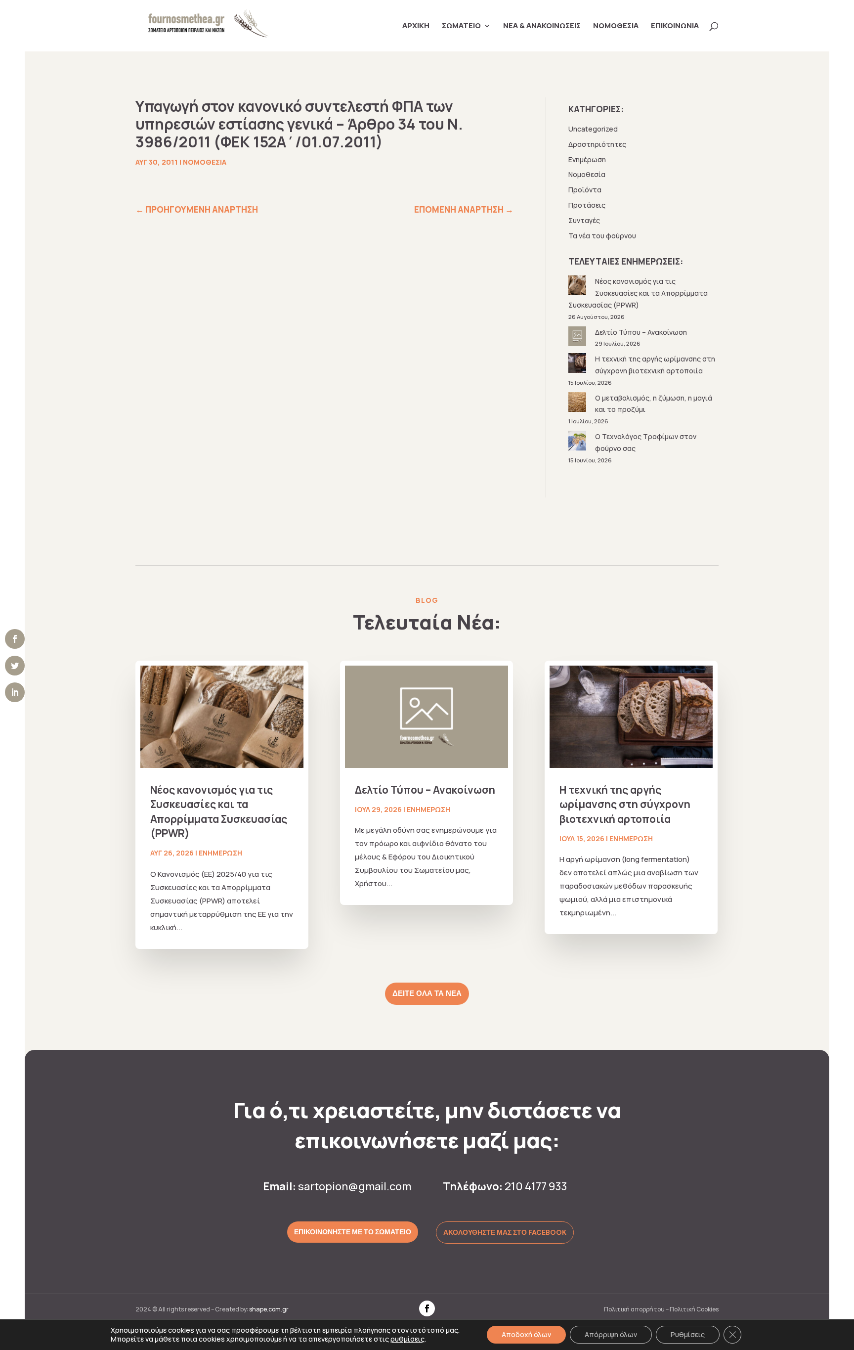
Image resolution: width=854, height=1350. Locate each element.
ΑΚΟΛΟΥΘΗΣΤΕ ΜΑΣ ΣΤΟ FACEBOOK (504, 1232)
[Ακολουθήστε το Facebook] (427, 1308)
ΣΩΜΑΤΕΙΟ (461, 26)
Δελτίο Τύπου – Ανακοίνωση (641, 332)
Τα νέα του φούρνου (602, 235)
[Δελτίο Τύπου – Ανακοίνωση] (578, 338)
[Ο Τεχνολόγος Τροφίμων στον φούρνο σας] (578, 442)
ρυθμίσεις (407, 1339)
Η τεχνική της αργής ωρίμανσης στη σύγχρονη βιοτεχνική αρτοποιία (624, 804)
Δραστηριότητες (597, 144)
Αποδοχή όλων (526, 1334)
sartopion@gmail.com (354, 1186)
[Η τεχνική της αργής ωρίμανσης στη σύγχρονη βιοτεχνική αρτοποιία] (578, 364)
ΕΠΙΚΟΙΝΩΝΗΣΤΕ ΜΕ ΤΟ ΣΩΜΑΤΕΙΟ (352, 1231)
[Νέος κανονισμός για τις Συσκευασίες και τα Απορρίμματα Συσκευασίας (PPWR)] (578, 287)
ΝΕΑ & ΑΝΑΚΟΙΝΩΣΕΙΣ (542, 26)
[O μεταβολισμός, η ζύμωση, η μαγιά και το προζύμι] (578, 403)
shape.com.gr (269, 1309)
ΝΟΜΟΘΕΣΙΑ (616, 26)
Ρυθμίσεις (688, 1334)
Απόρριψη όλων (611, 1334)
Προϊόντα (584, 189)
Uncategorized (593, 129)
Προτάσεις (586, 205)
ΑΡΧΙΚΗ (415, 26)
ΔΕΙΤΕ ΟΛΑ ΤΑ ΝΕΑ (427, 993)
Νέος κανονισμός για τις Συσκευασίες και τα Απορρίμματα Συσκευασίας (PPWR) (638, 293)
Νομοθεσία (204, 162)
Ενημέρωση (587, 159)
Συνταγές (584, 220)
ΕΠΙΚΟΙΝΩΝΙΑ (675, 26)
